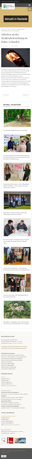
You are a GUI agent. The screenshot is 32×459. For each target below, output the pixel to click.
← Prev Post (5, 95)
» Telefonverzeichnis (17, 343)
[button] (30, 9)
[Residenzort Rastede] (8, 6)
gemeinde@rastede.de (11, 385)
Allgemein (15, 45)
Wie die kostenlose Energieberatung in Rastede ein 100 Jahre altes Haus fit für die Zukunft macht (16, 241)
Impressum (4, 450)
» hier (17, 341)
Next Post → (26, 95)
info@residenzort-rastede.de (12, 424)
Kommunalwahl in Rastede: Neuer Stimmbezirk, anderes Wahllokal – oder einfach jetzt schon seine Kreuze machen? (16, 185)
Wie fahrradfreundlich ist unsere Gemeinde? (15, 130)
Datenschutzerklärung (13, 450)
